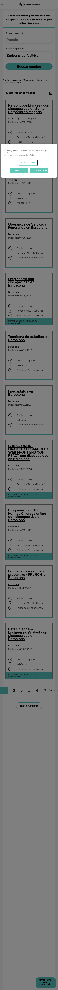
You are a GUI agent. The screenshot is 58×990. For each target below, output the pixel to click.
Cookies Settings (28, 162)
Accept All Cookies (39, 170)
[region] (29, 161)
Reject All (19, 170)
